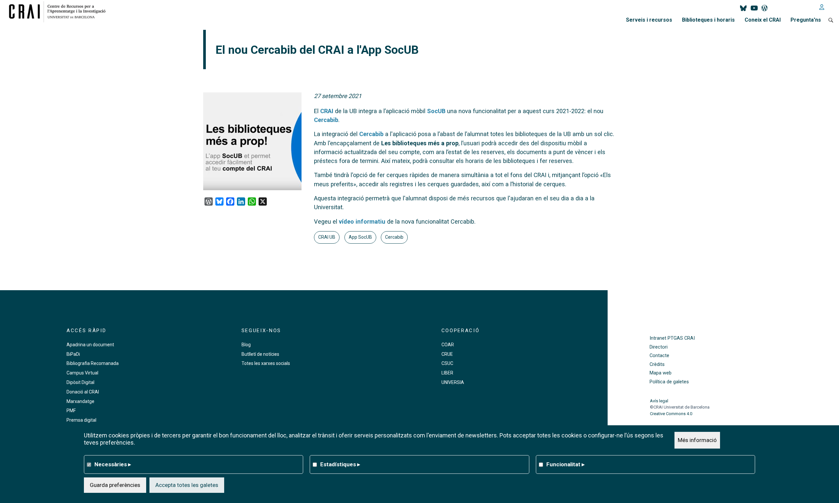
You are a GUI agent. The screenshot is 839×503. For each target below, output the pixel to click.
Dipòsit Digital (80, 382)
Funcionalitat (565, 464)
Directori (659, 347)
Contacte (659, 355)
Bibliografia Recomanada (93, 363)
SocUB (436, 111)
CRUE (447, 354)
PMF (71, 410)
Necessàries (112, 464)
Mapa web (661, 373)
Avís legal (659, 400)
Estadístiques (340, 464)
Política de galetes (669, 382)
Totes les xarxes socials (266, 363)
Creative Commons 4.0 (671, 413)
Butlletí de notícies (260, 354)
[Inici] (60, 11)
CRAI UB (326, 237)
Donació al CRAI (83, 391)
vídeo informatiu (362, 221)
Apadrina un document (90, 344)
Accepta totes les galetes (186, 485)
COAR (447, 344)
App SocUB (360, 237)
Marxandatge (80, 401)
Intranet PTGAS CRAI (672, 338)
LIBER (447, 372)
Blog (246, 344)
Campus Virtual (82, 372)
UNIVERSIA (452, 382)
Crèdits (657, 364)
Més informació (697, 440)
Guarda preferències (115, 485)
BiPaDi (73, 354)
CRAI (326, 111)
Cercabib (326, 119)
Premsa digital (81, 420)
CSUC (447, 363)
